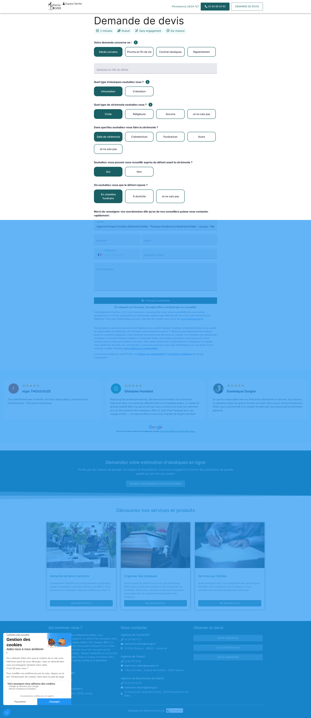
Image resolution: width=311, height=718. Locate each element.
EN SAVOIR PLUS (81, 603)
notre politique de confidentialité (140, 348)
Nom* (148, 240)
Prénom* (102, 240)
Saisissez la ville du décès (112, 69)
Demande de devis (247, 6)
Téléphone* (109, 250)
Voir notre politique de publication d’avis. (177, 431)
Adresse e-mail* (154, 255)
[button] (100, 254)
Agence (100, 222)
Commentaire (105, 269)
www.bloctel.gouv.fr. (192, 318)
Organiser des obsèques (140, 576)
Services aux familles (212, 576)
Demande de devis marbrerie (69, 576)
